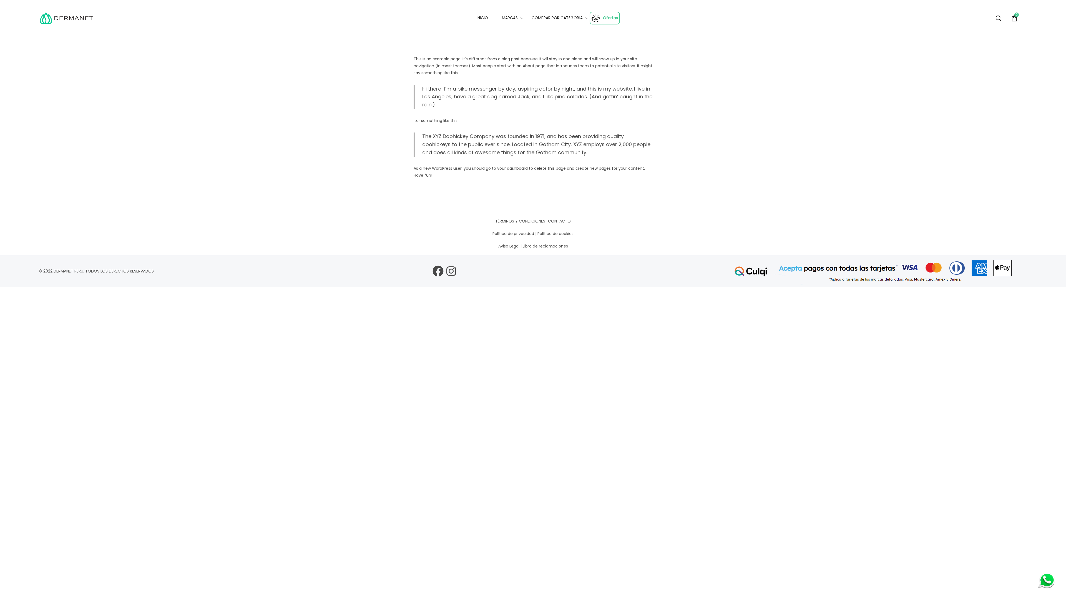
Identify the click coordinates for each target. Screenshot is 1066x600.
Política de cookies (555, 233)
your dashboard (512, 168)
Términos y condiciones (520, 221)
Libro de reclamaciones (545, 246)
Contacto (559, 221)
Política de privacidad (513, 233)
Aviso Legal (508, 246)
